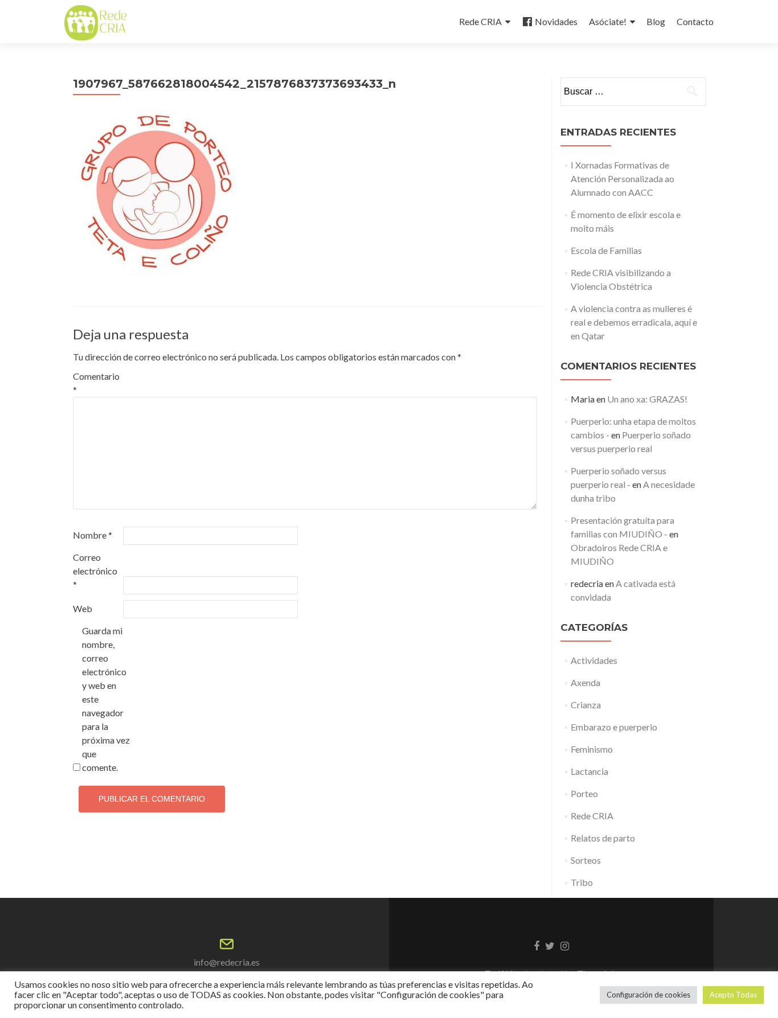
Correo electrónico (95, 571)
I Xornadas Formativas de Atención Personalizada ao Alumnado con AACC (622, 178)
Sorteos (586, 860)
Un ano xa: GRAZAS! (647, 398)
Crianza (586, 704)
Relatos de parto (603, 837)
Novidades (556, 21)
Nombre (92, 534)
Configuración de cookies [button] (648, 994)
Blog (655, 21)
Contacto (695, 21)
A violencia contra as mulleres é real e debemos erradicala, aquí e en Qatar (634, 322)
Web (82, 608)
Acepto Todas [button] (733, 994)
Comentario (96, 383)
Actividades (594, 660)
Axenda (585, 682)
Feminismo (592, 749)
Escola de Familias (606, 250)
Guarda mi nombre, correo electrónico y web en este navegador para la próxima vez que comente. (106, 699)
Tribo (582, 882)
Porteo (584, 793)
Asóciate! (608, 21)
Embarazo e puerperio (614, 726)
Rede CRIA (480, 21)
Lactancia (589, 771)
